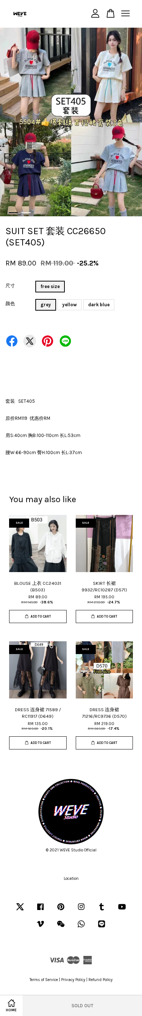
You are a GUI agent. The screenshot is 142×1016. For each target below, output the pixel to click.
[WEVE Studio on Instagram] (81, 910)
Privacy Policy (73, 979)
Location (71, 878)
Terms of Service (43, 979)
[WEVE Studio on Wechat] (61, 927)
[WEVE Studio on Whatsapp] (81, 927)
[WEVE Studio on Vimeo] (40, 927)
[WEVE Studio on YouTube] (122, 910)
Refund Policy (100, 979)
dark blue (99, 304)
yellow (69, 304)
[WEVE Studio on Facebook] (40, 910)
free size (50, 286)
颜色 (10, 303)
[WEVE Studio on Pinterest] (61, 910)
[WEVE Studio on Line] (101, 927)
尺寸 (10, 285)
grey (45, 304)
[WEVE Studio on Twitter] (20, 910)
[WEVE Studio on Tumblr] (101, 910)
